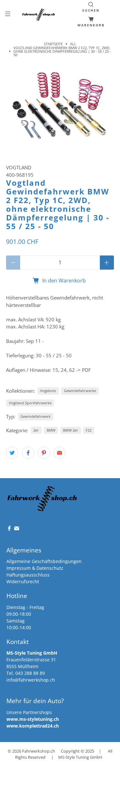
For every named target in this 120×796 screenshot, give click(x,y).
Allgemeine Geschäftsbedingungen (44, 561)
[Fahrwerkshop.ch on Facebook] (9, 529)
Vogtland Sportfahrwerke (30, 402)
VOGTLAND (18, 167)
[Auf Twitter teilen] (12, 453)
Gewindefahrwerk (35, 416)
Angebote (48, 390)
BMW (51, 430)
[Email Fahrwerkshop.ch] (17, 529)
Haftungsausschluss (28, 575)
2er (36, 430)
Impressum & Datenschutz (34, 568)
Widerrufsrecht (22, 581)
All (73, 44)
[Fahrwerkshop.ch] (39, 14)
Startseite (53, 44)
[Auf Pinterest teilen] (44, 453)
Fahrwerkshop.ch (38, 751)
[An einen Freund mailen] (59, 453)
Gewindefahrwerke (80, 390)
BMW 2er (70, 430)
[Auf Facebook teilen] (28, 453)
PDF (86, 370)
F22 (89, 430)
